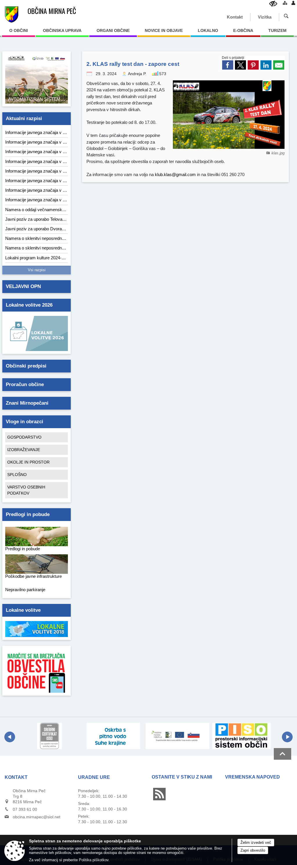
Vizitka (264, 17)
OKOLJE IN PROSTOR (28, 462)
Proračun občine (25, 384)
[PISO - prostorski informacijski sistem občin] (241, 736)
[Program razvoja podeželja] (178, 736)
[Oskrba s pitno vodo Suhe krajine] (113, 736)
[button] (9, 737)
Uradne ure (94, 777)
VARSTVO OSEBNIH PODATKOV (26, 490)
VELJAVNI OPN (23, 286)
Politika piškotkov (93, 860)
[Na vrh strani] (282, 754)
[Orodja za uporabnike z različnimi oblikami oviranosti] (273, 4)
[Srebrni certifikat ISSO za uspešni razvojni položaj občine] (49, 736)
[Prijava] (293, 3)
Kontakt (235, 17)
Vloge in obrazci (24, 421)
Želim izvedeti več (255, 842)
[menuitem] (18, 32)
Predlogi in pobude (28, 514)
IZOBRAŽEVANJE (23, 449)
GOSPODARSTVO (24, 437)
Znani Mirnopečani (27, 403)
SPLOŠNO (17, 474)
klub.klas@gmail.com (175, 174)
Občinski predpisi (26, 366)
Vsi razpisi (37, 270)
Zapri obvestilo (252, 850)
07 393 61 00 (25, 809)
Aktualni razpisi (24, 118)
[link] (227, 65)
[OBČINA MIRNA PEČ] (11, 14)
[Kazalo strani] (285, 3)
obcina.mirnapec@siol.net (36, 817)
